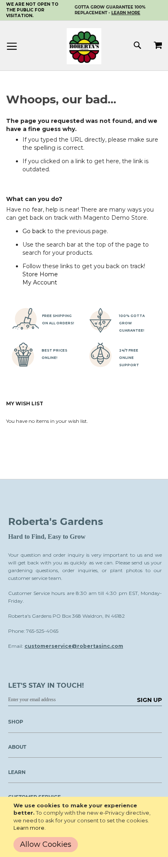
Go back (34, 231)
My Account (39, 282)
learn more (125, 12)
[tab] (81, 749)
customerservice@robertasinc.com (73, 646)
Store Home (40, 274)
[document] (85, 827)
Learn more (28, 827)
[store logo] (84, 46)
